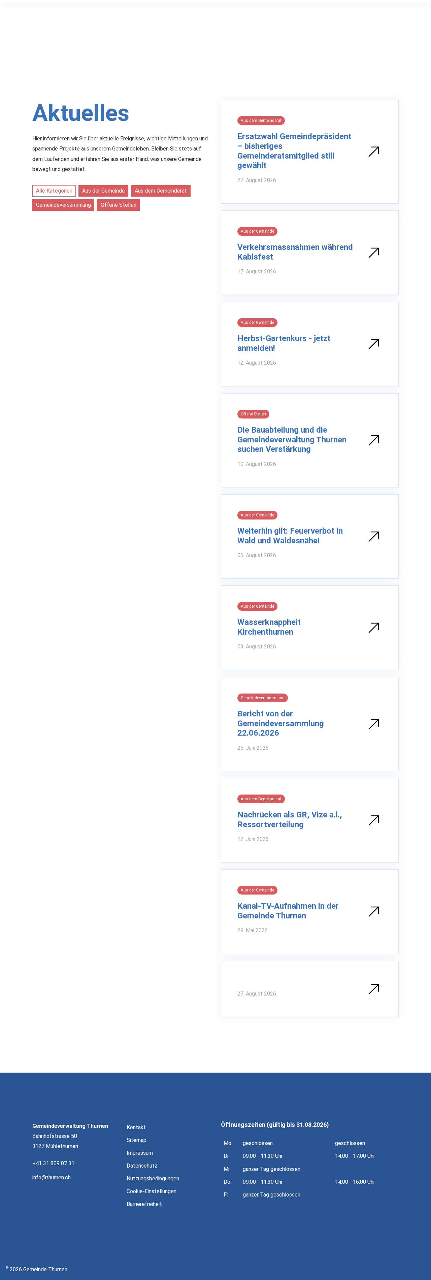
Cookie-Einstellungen (151, 1191)
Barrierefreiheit (144, 1204)
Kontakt (136, 1127)
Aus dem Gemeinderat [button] (161, 191)
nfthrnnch (52, 1177)
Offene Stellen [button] (118, 205)
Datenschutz (142, 1166)
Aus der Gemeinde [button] (103, 191)
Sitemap (136, 1140)
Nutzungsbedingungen (153, 1178)
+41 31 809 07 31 (53, 1163)
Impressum (140, 1153)
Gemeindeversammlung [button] (63, 205)
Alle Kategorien (54, 191)
